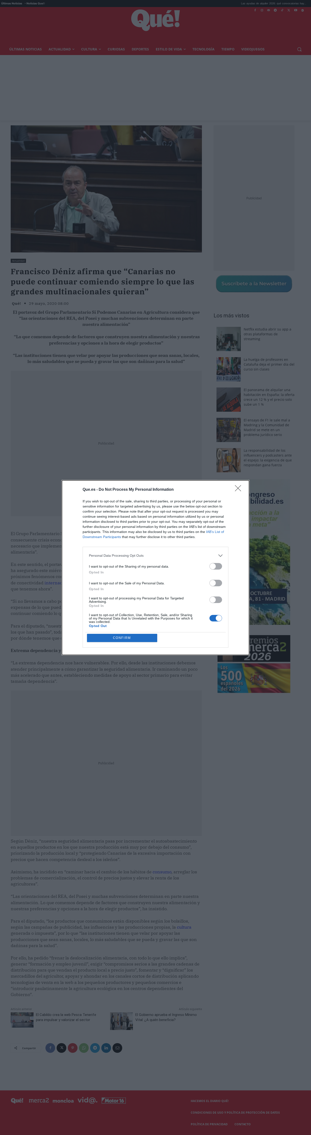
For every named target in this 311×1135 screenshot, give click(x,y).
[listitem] (155, 555)
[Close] (239, 489)
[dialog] (155, 567)
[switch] (215, 566)
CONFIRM (122, 638)
